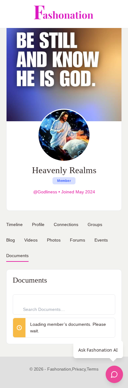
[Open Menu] (10, 14)
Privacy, (79, 369)
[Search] (116, 14)
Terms (92, 369)
